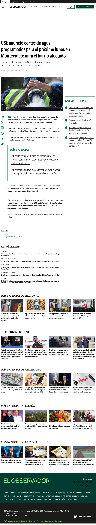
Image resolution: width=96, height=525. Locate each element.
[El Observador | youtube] (87, 482)
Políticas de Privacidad (27, 521)
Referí (37, 493)
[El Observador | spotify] (82, 485)
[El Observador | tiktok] (91, 482)
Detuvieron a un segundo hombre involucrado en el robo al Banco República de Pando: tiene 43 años (30, 275)
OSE (9, 117)
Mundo (20, 496)
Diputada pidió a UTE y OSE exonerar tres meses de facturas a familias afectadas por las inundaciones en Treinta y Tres (31, 268)
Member (13, 493)
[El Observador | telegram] (86, 485)
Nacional (34, 7)
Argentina (15, 2)
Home (6, 493)
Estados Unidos (35, 2)
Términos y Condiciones (45, 521)
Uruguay (5, 2)
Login (71, 7)
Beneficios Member (26, 493)
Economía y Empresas (75, 493)
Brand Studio (9, 496)
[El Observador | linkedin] (77, 485)
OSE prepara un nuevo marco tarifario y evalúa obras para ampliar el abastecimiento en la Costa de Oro (30, 261)
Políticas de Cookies (11, 521)
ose (3, 236)
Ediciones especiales (12, 499)
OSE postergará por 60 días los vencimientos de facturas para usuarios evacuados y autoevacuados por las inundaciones (31, 254)
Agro (88, 493)
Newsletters (41, 499)
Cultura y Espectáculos (34, 496)
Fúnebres (67, 496)
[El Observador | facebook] (78, 482)
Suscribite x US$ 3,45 (85, 7)
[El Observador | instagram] (83, 482)
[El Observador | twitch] (91, 485)
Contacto (58, 521)
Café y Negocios (58, 493)
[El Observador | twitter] (75, 482)
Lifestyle (50, 496)
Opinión (58, 496)
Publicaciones (29, 499)
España (24, 2)
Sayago (21, 236)
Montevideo (11, 236)
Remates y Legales (80, 496)
